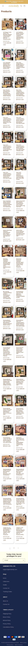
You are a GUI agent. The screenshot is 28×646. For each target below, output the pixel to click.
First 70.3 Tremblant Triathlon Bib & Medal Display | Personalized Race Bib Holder (20, 92)
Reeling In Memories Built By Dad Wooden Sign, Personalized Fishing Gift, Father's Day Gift (20, 441)
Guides (5, 585)
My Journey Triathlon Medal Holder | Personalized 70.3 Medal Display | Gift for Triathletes (7, 295)
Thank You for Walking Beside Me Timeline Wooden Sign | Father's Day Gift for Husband (7, 531)
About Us (5, 601)
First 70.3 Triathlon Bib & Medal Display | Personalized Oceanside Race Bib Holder (7, 147)
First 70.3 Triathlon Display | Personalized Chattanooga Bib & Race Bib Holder (20, 176)
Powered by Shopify (14, 642)
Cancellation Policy (8, 627)
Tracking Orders (7, 591)
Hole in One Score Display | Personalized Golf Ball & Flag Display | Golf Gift (20, 233)
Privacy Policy (7, 624)
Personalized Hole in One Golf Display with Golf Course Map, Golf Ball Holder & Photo (7, 382)
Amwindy (7, 642)
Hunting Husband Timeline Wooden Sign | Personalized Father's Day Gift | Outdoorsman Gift (7, 263)
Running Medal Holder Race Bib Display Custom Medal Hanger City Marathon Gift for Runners (7, 501)
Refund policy (23, 642)
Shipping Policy (7, 613)
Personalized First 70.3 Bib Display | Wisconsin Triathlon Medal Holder (20, 294)
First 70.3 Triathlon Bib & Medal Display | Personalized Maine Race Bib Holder (7, 120)
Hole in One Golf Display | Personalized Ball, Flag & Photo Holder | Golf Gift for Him (7, 234)
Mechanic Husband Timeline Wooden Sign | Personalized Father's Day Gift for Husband (20, 263)
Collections (6, 581)
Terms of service (18, 644)
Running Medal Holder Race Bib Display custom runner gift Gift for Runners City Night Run (20, 501)
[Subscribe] (23, 560)
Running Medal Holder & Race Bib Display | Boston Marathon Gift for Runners (7, 472)
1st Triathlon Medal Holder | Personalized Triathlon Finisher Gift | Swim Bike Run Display (20, 36)
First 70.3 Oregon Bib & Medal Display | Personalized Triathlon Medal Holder (20, 65)
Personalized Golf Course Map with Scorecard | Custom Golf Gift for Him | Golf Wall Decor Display (7, 351)
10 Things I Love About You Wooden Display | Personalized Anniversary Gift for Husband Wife (7, 36)
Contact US (6, 588)
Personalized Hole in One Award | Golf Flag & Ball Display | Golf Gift (19, 350)
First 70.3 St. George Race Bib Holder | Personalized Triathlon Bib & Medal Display (7, 92)
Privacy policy (10, 644)
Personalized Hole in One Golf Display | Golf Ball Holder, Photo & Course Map (7, 411)
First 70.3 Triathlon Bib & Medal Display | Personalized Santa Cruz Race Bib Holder (7, 175)
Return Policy (6, 617)
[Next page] (18, 548)
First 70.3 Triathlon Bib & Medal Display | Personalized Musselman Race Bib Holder (20, 120)
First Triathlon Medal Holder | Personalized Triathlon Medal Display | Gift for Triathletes (7, 203)
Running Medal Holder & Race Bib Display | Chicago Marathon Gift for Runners (20, 472)
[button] (3, 6)
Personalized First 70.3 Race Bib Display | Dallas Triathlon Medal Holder (7, 322)
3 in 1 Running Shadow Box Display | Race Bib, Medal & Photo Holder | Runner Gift (7, 65)
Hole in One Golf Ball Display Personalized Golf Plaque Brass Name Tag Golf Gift (20, 203)
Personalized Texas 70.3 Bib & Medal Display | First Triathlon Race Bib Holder (7, 440)
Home (4, 578)
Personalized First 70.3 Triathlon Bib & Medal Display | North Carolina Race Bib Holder (20, 323)
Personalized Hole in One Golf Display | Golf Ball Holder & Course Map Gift (20, 382)
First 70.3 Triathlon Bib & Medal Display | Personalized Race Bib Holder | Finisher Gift (20, 147)
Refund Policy (7, 620)
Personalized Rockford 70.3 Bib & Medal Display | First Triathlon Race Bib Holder (20, 411)
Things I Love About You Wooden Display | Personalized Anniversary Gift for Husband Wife (20, 531)
